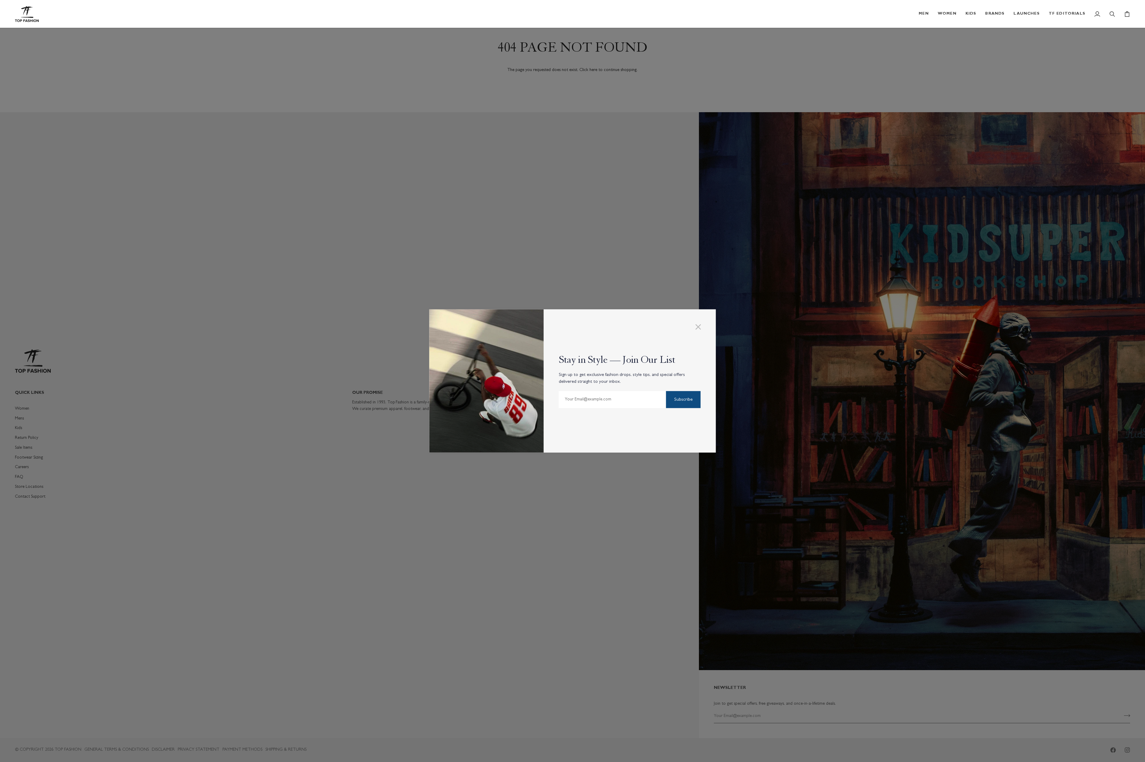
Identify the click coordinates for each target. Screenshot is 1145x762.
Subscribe (683, 399)
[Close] (701, 327)
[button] (923, 14)
